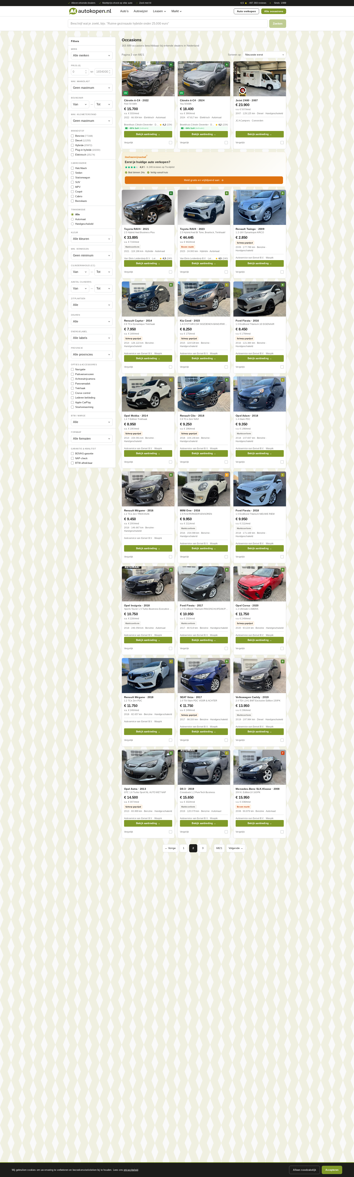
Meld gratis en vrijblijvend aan (202, 180)
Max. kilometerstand (83, 114)
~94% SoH (194, 128)
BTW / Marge (78, 416)
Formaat (76, 432)
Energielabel (79, 331)
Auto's (124, 11)
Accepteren (332, 1170)
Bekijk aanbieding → (148, 134)
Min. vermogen (80, 249)
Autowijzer (141, 11)
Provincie (77, 348)
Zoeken (277, 23)
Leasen (158, 11)
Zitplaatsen (78, 298)
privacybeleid (131, 1170)
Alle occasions (273, 11)
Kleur (74, 232)
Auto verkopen (246, 11)
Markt (175, 11)
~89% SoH (138, 128)
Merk (74, 49)
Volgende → (236, 848)
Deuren (75, 315)
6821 (219, 848)
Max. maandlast (80, 81)
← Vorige (170, 848)
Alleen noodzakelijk (304, 1170)
